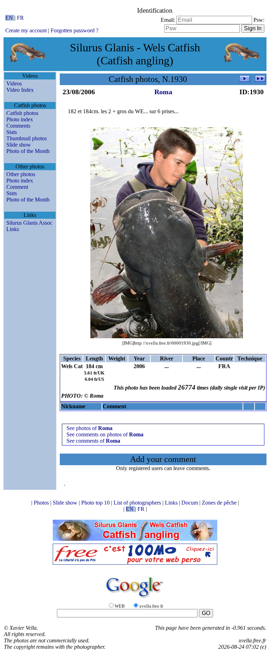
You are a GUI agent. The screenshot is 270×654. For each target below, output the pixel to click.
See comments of (93, 441)
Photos (42, 503)
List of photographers (138, 503)
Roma (163, 92)
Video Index (20, 90)
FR (20, 18)
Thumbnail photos (26, 138)
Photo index (19, 119)
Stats (11, 132)
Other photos (20, 174)
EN (9, 18)
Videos (14, 83)
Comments (18, 126)
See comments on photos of (104, 434)
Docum (190, 503)
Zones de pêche (220, 503)
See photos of (89, 428)
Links (12, 229)
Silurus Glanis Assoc (29, 223)
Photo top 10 (96, 503)
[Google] (135, 599)
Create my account (26, 30)
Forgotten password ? (74, 30)
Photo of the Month (28, 151)
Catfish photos (22, 113)
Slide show (18, 145)
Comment (17, 187)
